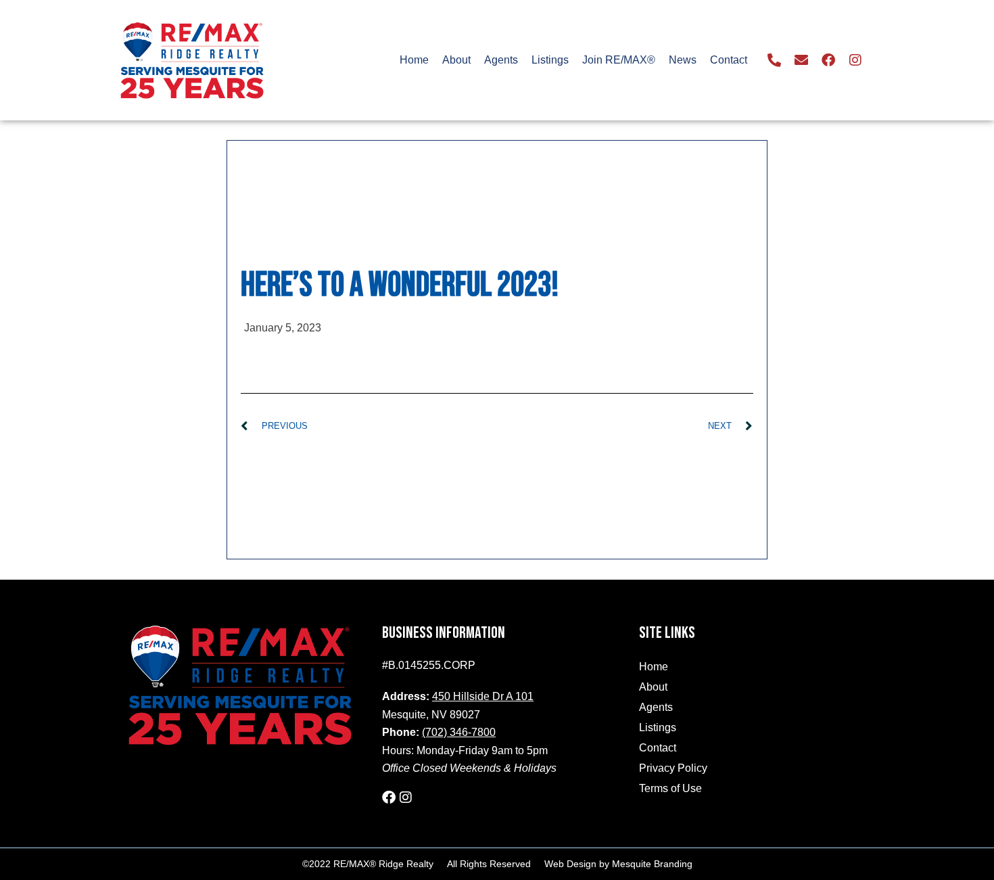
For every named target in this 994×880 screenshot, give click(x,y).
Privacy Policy (673, 768)
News (682, 60)
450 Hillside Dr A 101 (483, 696)
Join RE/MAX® (618, 60)
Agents (501, 60)
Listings (550, 60)
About (456, 60)
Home (414, 60)
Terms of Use (670, 788)
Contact (728, 60)
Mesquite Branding (652, 863)
